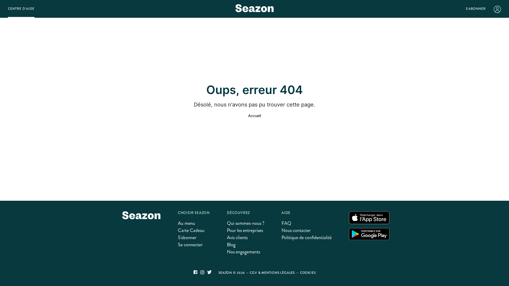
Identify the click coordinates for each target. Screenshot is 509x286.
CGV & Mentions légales (272, 272)
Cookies (308, 272)
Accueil (254, 115)
